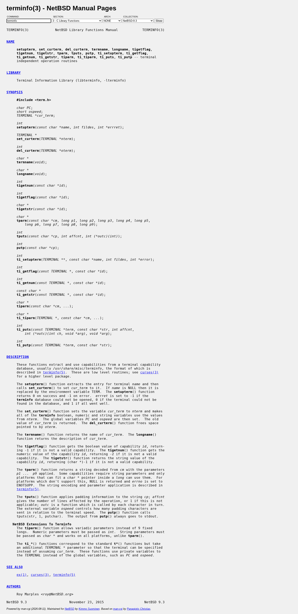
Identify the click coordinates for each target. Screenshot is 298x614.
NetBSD (69, 608)
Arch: (109, 17)
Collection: (130, 17)
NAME (10, 42)
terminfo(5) (54, 372)
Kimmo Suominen (89, 608)
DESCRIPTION (17, 357)
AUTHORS (13, 586)
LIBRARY (13, 73)
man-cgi (117, 608)
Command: (14, 17)
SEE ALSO (14, 567)
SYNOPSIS (14, 92)
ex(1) (22, 575)
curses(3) (149, 372)
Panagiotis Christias (138, 608)
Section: (59, 17)
